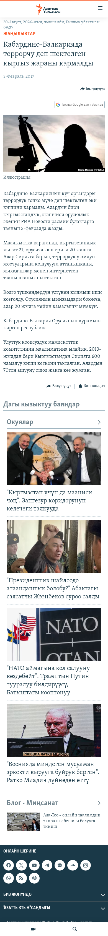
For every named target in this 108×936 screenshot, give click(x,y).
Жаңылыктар (19, 34)
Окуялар (20, 422)
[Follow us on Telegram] (47, 865)
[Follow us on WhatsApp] (8, 878)
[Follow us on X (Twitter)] (21, 865)
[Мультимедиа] (33, 929)
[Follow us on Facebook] (8, 865)
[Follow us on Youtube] (34, 865)
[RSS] (21, 878)
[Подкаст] (34, 878)
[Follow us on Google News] (60, 865)
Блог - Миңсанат (32, 803)
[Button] (92, 88)
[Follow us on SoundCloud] (72, 865)
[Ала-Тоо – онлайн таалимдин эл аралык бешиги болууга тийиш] (23, 822)
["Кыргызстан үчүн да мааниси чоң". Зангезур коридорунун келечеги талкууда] (54, 458)
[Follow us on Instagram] (85, 865)
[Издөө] (74, 929)
